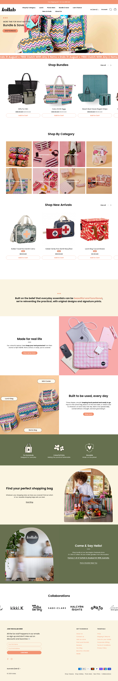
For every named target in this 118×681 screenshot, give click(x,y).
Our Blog (79, 648)
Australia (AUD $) (13, 668)
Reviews (79, 645)
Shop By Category (28, 8)
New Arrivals (46, 11)
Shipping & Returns (103, 637)
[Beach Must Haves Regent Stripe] (95, 89)
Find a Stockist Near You (88, 563)
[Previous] (2, 34)
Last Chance (77, 8)
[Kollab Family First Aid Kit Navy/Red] (59, 229)
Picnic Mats (51, 8)
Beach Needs (99, 181)
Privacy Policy (102, 648)
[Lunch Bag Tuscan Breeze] (95, 229)
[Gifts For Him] (23, 89)
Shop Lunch (88, 414)
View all (103, 65)
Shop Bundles (58, 65)
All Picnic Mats (19, 155)
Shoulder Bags (19, 181)
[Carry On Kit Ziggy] (59, 89)
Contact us (80, 637)
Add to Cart (23, 115)
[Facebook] (8, 659)
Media (78, 654)
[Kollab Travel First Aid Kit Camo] (23, 229)
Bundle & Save (64, 8)
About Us (58, 11)
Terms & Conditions (104, 645)
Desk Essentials (72, 181)
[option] (59, 34)
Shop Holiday (79, 674)
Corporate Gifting (103, 642)
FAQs (99, 634)
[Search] (110, 9)
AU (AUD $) (93, 9)
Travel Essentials (46, 155)
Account (104, 9)
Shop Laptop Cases (29, 353)
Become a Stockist (82, 651)
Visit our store (81, 639)
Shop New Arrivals (58, 205)
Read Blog (29, 502)
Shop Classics (69, 674)
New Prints (96, 674)
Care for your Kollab (104, 639)
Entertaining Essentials (45, 181)
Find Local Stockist (82, 642)
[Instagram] (11, 659)
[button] (111, 65)
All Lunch (99, 155)
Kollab (14, 674)
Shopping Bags (72, 155)
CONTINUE (24, 652)
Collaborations (106, 674)
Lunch (41, 8)
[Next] (115, 34)
